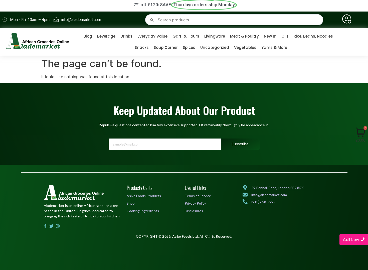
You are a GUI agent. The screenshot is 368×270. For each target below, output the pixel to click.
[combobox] (234, 19)
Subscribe (240, 144)
